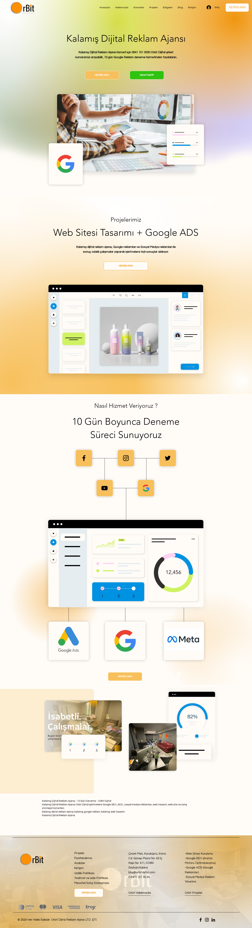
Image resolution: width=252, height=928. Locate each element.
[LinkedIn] (213, 919)
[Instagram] (206, 919)
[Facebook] (200, 919)
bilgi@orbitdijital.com (141, 872)
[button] (167, 7)
